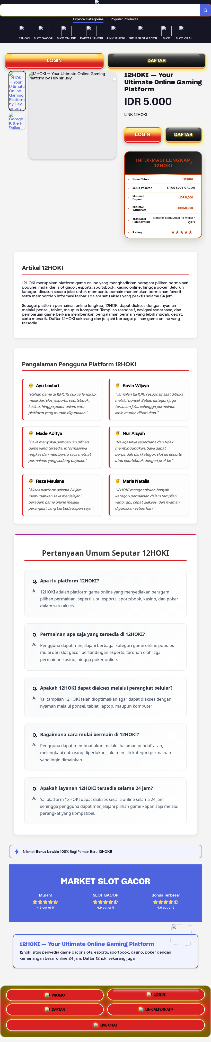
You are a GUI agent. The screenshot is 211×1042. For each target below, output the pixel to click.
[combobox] (100, 10)
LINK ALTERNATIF (159, 1011)
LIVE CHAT (108, 1026)
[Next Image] (112, 116)
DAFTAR (156, 60)
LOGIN (54, 60)
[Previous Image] (33, 116)
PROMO (58, 995)
